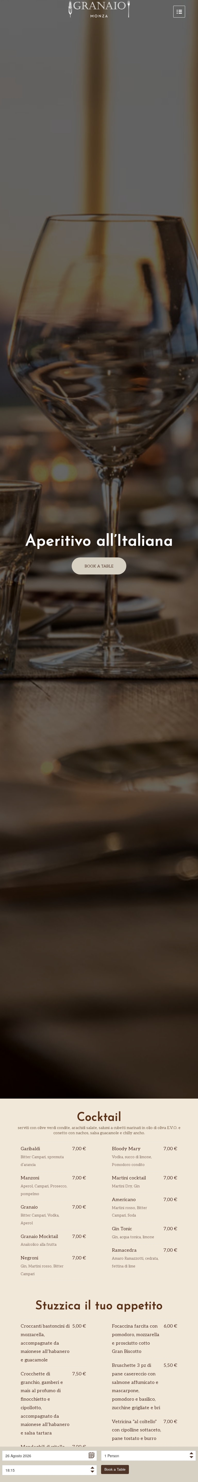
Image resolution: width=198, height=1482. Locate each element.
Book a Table (115, 1469)
